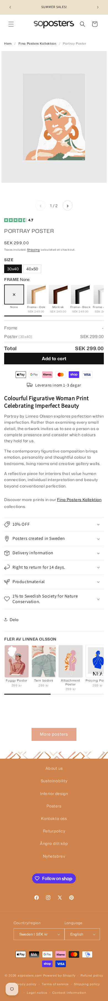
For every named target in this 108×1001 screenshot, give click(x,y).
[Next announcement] (98, 7)
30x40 (13, 268)
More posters (54, 734)
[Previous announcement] (10, 7)
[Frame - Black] (80, 294)
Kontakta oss (54, 818)
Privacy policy (25, 984)
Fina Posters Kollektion (37, 43)
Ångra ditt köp (54, 843)
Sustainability (54, 780)
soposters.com (30, 975)
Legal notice (37, 992)
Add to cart (54, 358)
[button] (11, 24)
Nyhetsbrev (54, 856)
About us (54, 768)
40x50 (32, 268)
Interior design (54, 793)
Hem (8, 43)
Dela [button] (14, 619)
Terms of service (55, 984)
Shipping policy (87, 984)
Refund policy (92, 975)
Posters (54, 806)
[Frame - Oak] (36, 294)
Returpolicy (54, 831)
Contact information (69, 992)
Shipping (33, 249)
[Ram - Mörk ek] (58, 294)
